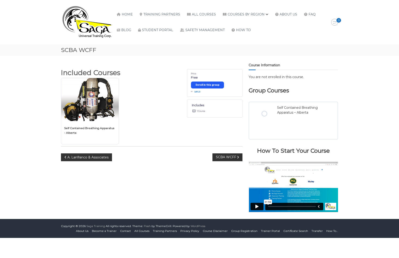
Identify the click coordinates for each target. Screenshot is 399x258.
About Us (288, 14)
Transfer (317, 231)
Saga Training (95, 226)
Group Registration (244, 231)
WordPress (197, 226)
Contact (125, 231)
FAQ (312, 14)
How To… (332, 231)
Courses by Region (246, 14)
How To (243, 30)
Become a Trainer (104, 231)
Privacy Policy (189, 231)
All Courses (204, 14)
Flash (147, 226)
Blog (126, 30)
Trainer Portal (270, 231)
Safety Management (205, 30)
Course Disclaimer (215, 231)
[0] (334, 22)
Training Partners (161, 14)
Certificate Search (295, 231)
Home (127, 14)
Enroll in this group (207, 84)
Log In (197, 91)
